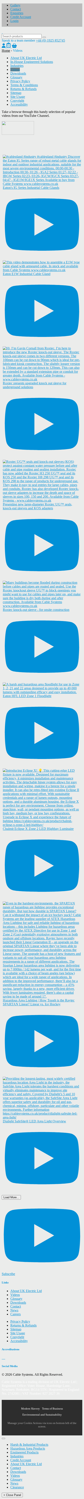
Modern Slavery (30, 1408)
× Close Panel (12, 1495)
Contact (15, 9)
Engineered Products (24, 1452)
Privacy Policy (20, 81)
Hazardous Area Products (27, 1448)
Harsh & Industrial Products (29, 1444)
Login (14, 21)
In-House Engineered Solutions (31, 62)
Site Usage (17, 97)
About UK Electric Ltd (26, 58)
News (14, 1310)
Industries (16, 65)
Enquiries (16, 13)
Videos (15, 69)
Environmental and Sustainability (42, 1414)
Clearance (17, 1487)
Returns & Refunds (23, 89)
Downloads (18, 73)
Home (6, 50)
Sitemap (15, 93)
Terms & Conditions (24, 85)
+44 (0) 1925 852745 (50, 40)
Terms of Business (52, 1408)
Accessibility (19, 104)
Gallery (15, 5)
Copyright (17, 100)
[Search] (44, 37)
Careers (15, 1314)
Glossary (16, 77)
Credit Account (20, 17)
